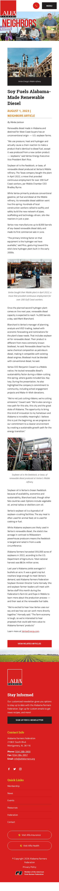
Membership (13, 786)
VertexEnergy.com (30, 631)
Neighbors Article (21, 115)
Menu (49, 5)
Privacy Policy (29, 867)
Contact (11, 822)
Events (10, 800)
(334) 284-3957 (20, 755)
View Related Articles (29, 643)
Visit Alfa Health (31, 845)
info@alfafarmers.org (24, 758)
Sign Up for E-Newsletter (29, 720)
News (10, 793)
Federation (12, 815)
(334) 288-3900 (36, 5)
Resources (12, 807)
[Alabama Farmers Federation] (14, 677)
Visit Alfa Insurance (31, 835)
